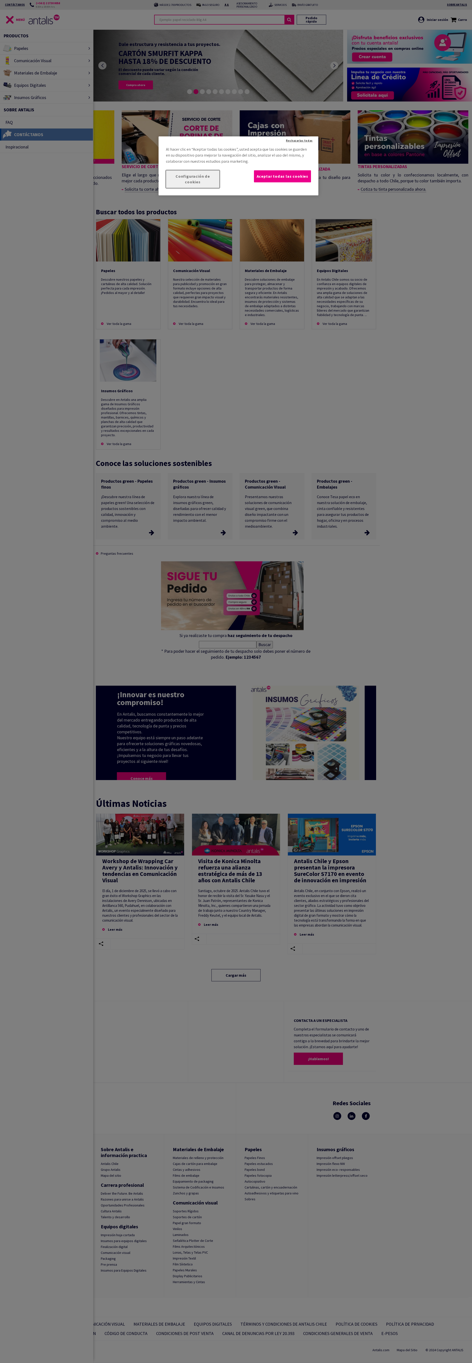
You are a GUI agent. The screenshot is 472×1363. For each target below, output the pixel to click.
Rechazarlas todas (299, 140)
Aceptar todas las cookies (282, 176)
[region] (238, 165)
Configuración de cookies (193, 179)
